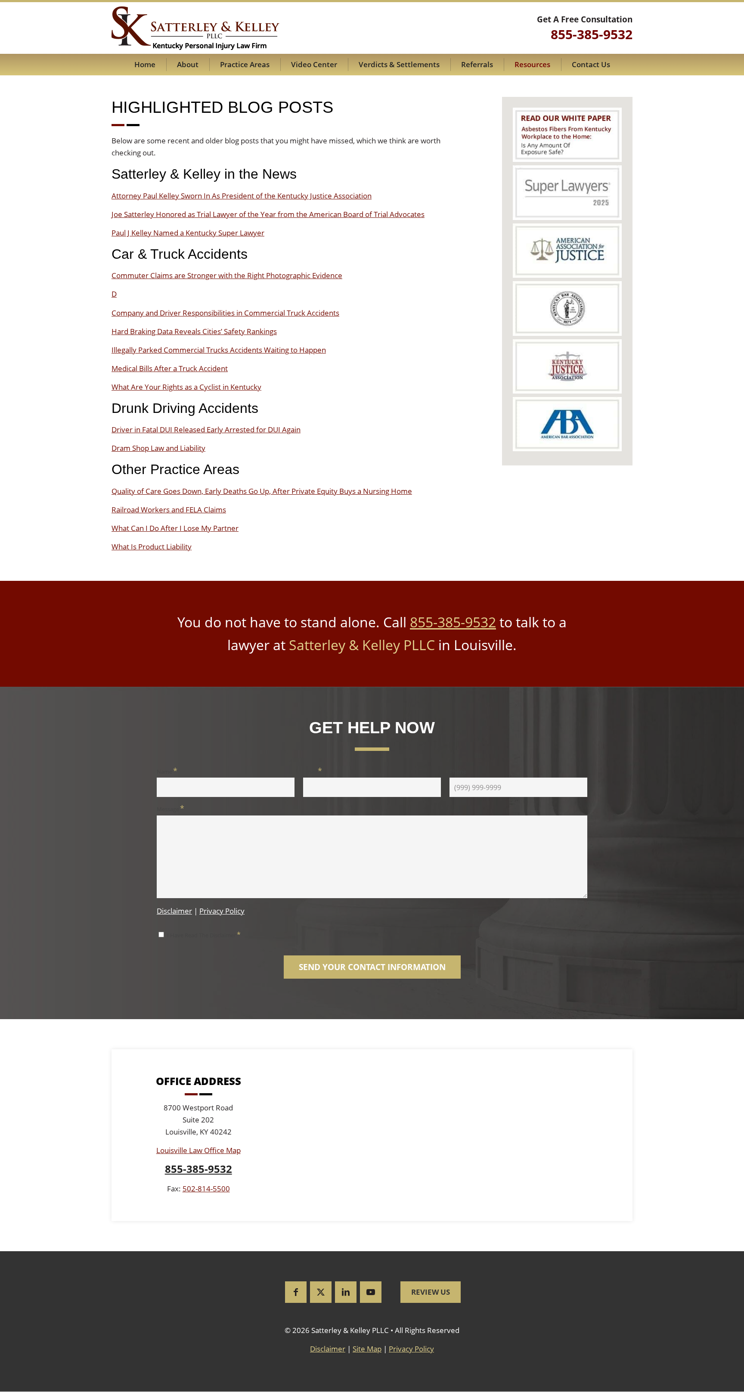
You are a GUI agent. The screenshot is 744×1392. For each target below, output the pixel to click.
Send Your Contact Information (372, 967)
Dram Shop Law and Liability (158, 448)
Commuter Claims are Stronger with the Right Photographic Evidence (227, 275)
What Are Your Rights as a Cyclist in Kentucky (186, 387)
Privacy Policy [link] (411, 1349)
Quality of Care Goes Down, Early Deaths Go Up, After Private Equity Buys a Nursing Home (262, 491)
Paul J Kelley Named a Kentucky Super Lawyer (188, 233)
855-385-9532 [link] (591, 34)
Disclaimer (174, 911)
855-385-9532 (453, 622)
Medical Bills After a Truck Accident (170, 368)
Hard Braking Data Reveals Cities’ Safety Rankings (194, 331)
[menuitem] (145, 64)
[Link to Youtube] (370, 1292)
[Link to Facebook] (296, 1292)
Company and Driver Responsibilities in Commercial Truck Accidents (225, 313)
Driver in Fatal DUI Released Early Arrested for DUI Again (206, 429)
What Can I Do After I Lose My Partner (175, 528)
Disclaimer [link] (327, 1349)
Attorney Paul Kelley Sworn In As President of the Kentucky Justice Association (242, 196)
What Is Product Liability (152, 547)
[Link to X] (321, 1292)
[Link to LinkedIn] (345, 1292)
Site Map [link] (367, 1349)
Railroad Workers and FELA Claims (169, 510)
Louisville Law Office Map (198, 1151)
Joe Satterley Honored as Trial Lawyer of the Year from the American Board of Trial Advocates (268, 214)
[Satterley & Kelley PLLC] (195, 28)
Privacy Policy (222, 911)
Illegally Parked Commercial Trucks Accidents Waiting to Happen (219, 350)
